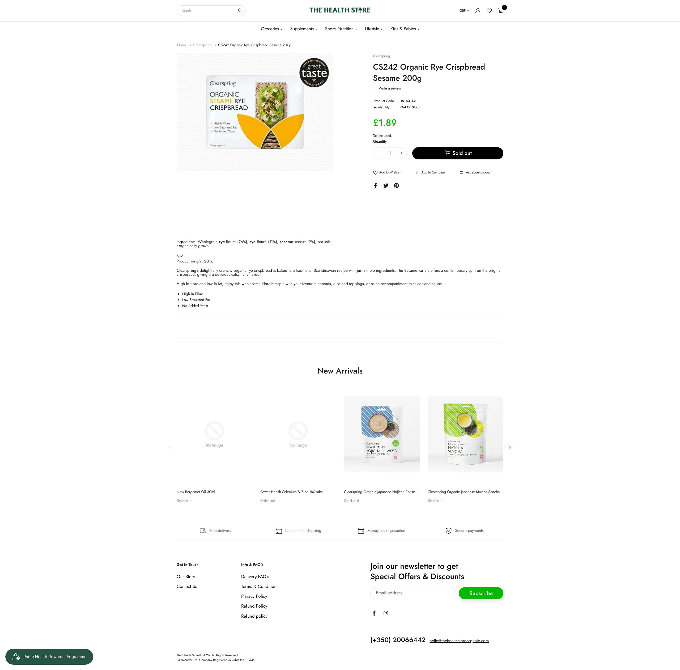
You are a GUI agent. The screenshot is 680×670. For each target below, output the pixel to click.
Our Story (186, 577)
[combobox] (211, 10)
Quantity (380, 141)
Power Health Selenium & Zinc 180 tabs (291, 492)
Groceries (270, 29)
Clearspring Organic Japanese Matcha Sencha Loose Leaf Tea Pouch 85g (485, 492)
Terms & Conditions (259, 586)
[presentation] (170, 448)
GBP (463, 10)
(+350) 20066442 (398, 640)
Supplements (301, 29)
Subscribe (481, 593)
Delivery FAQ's (255, 577)
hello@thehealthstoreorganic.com (459, 641)
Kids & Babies (403, 29)
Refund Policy (254, 606)
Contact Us (187, 586)
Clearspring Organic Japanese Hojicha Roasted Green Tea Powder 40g (400, 492)
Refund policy (254, 616)
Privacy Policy (254, 596)
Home (182, 45)
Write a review (390, 88)
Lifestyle (372, 29)
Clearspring (202, 45)
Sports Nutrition (339, 29)
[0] (500, 10)
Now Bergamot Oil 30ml (196, 492)
